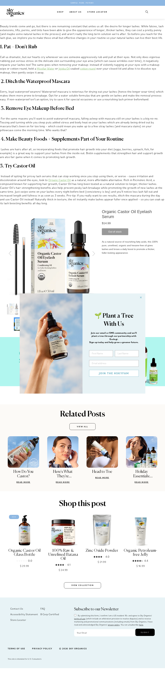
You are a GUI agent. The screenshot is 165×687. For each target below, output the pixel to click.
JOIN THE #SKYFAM (114, 373)
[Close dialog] (140, 297)
